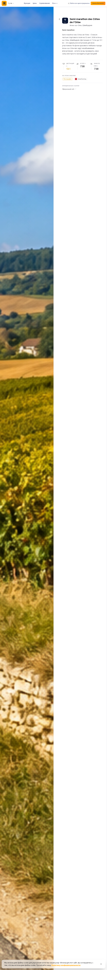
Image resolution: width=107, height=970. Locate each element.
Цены (35, 3)
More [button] (54, 3)
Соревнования (44, 3)
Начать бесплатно (98, 3)
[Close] (101, 964)
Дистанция (70, 63)
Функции (27, 3)
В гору (82, 63)
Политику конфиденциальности (65, 965)
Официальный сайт (68, 89)
